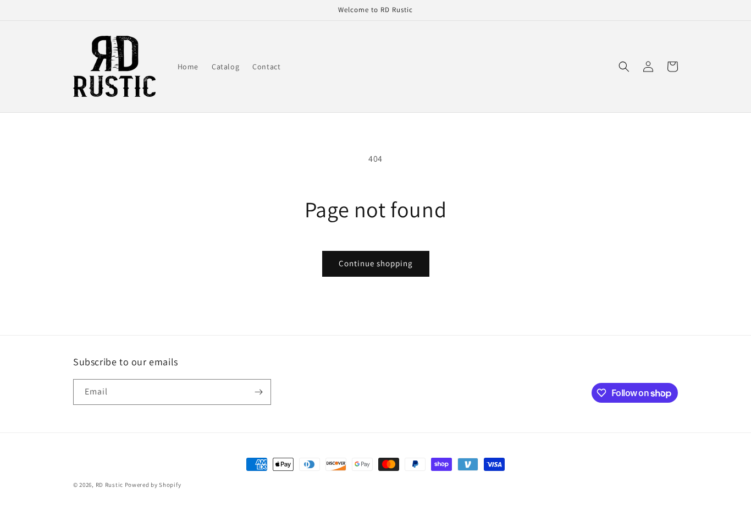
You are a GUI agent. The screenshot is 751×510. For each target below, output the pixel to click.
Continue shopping (376, 263)
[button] (624, 66)
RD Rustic (109, 485)
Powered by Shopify (153, 485)
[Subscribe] (258, 392)
